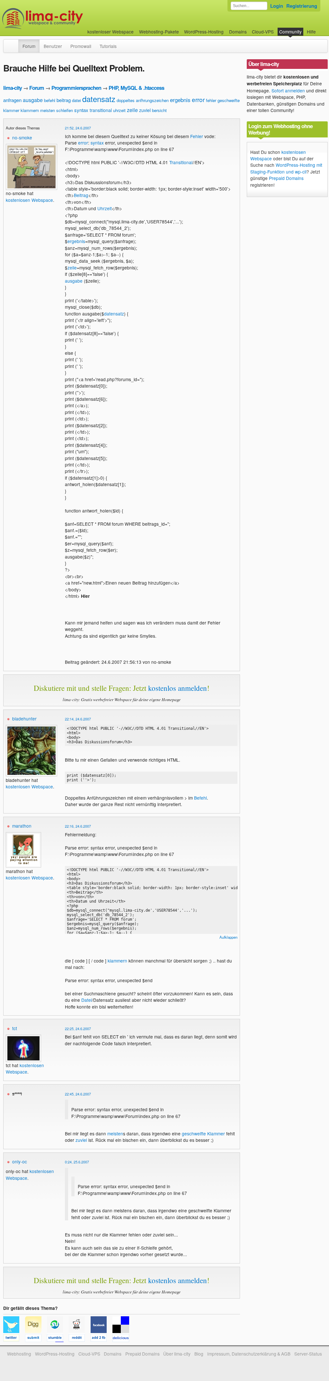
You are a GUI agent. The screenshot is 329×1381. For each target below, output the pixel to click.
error (198, 99)
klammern (30, 110)
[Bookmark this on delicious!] (122, 1339)
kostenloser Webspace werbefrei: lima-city (66, 18)
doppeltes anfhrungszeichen (143, 100)
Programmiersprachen (76, 87)
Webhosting (19, 1353)
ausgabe (33, 100)
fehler (211, 100)
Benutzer (53, 46)
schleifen (64, 110)
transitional (101, 110)
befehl (49, 100)
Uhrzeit (104, 208)
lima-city (12, 87)
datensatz (98, 98)
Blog (198, 1353)
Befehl (200, 797)
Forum (28, 46)
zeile (132, 110)
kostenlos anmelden (177, 688)
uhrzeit (119, 110)
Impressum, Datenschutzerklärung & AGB (248, 1353)
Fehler (196, 136)
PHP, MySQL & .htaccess (136, 87)
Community (290, 31)
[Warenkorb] (321, 28)
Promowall (80, 46)
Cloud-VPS (263, 31)
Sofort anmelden (288, 90)
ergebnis (180, 100)
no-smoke (22, 137)
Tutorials (108, 46)
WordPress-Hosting (204, 31)
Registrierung (301, 6)
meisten (47, 110)
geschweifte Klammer (203, 1133)
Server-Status (308, 1353)
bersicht (159, 110)
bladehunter (24, 718)
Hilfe (311, 31)
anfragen (12, 100)
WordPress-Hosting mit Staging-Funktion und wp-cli (286, 168)
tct (14, 1028)
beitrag (64, 100)
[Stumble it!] (58, 1339)
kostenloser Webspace (110, 31)
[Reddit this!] (80, 1339)
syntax (81, 110)
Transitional (180, 162)
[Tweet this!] (14, 1339)
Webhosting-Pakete (159, 31)
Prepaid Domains (286, 178)
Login (276, 6)
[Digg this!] (36, 1339)
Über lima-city (177, 1353)
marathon (21, 825)
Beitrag (81, 195)
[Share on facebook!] (101, 1339)
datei (76, 100)
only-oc (19, 1161)
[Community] (14, 43)
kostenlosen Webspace (29, 200)
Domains (238, 31)
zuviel (145, 110)
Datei (86, 1000)
